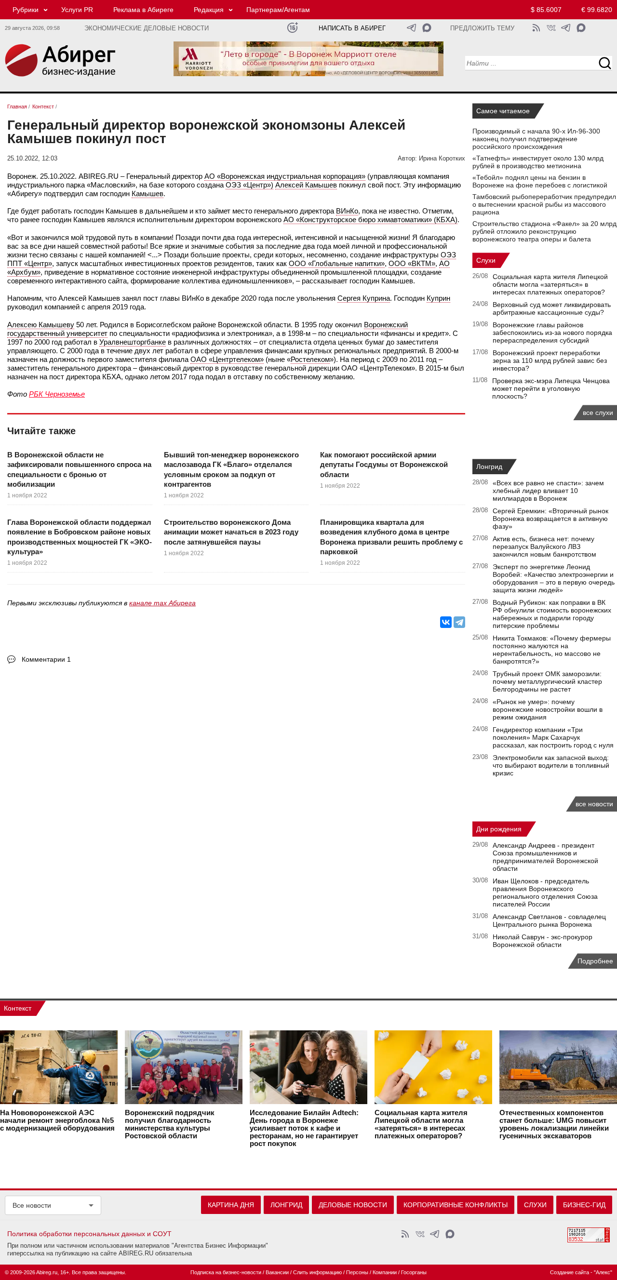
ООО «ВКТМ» (412, 263)
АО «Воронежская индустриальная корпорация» (284, 176)
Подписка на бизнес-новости (225, 1272)
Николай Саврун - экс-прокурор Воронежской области (542, 940)
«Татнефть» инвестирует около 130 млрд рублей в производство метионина (538, 162)
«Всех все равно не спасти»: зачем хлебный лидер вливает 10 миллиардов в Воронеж (548, 490)
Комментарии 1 (46, 659)
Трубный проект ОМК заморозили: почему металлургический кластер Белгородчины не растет (547, 681)
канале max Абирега (162, 603)
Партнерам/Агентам (278, 9)
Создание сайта (569, 1272)
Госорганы (414, 1272)
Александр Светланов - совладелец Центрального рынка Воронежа (549, 920)
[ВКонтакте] (446, 622)
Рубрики (26, 9)
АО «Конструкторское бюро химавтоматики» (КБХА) (370, 219)
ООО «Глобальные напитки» (337, 263)
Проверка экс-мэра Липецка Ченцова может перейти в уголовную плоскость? (551, 388)
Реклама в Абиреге (143, 9)
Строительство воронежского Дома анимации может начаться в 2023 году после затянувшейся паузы (231, 532)
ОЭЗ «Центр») (249, 185)
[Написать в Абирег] (426, 27)
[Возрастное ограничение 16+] (292, 27)
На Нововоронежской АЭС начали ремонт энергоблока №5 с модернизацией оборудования (57, 1120)
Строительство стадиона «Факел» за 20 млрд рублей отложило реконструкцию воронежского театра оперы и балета (544, 231)
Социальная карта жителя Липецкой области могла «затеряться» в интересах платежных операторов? (550, 284)
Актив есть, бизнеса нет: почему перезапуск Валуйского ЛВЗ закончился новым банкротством (544, 546)
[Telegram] (459, 622)
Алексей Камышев (306, 185)
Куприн (438, 298)
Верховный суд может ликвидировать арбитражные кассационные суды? (552, 308)
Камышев (147, 193)
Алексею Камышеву (40, 324)
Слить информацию (317, 1272)
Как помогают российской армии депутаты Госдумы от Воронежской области (384, 465)
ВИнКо (347, 211)
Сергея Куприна (363, 298)
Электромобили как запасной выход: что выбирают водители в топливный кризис (551, 765)
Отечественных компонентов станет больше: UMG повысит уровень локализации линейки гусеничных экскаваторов (554, 1124)
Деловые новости (353, 1205)
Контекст (17, 1008)
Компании (385, 1272)
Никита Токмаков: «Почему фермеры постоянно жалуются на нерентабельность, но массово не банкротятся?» (552, 649)
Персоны (357, 1272)
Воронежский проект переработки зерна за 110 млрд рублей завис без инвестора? (550, 360)
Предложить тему (482, 28)
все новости (594, 804)
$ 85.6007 (546, 9)
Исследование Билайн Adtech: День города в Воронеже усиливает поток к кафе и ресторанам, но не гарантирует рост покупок (304, 1128)
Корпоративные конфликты (455, 1205)
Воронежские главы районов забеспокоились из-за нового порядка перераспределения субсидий (552, 332)
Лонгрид (489, 466)
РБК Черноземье (57, 394)
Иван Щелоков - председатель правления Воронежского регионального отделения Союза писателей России (545, 892)
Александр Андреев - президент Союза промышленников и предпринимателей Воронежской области (545, 856)
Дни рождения (499, 829)
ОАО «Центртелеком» (227, 359)
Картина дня (231, 1205)
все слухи (598, 412)
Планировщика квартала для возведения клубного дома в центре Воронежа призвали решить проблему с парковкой (391, 537)
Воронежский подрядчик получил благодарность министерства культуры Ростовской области (170, 1124)
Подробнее (595, 961)
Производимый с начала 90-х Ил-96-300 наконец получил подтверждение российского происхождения (536, 138)
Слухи (486, 260)
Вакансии (277, 1272)
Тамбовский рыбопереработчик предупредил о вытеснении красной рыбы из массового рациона (544, 204)
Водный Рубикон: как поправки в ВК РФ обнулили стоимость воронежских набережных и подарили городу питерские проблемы (552, 614)
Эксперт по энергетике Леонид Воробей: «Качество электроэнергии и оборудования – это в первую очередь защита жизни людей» (554, 578)
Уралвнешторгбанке (132, 342)
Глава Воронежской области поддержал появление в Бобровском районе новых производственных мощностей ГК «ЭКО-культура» (79, 537)
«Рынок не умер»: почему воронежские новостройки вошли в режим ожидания (548, 709)
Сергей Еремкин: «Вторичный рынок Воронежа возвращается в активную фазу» (550, 518)
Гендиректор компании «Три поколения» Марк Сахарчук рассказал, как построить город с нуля (553, 737)
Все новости (32, 1205)
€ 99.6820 (596, 9)
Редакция (209, 9)
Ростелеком (310, 359)
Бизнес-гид (584, 1205)
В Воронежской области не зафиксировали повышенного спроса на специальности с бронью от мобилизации (79, 469)
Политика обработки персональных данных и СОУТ (89, 1234)
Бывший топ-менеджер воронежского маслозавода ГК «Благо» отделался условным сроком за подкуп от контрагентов (231, 469)
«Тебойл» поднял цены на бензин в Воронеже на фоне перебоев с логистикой (539, 181)
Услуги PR (77, 9)
